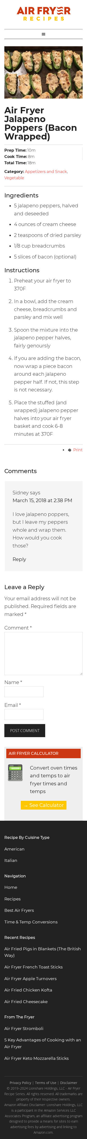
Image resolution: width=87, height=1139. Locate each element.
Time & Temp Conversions (31, 922)
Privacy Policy (20, 1082)
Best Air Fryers (19, 910)
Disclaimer (68, 1082)
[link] (33, 967)
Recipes (12, 899)
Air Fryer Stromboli (24, 1028)
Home (10, 887)
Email (12, 705)
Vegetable (14, 178)
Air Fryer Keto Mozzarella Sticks (36, 1058)
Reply (19, 559)
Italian (10, 860)
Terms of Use (45, 1082)
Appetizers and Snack (46, 171)
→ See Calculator (43, 805)
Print (78, 450)
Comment (18, 628)
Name (13, 682)
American (14, 849)
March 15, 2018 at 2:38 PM (42, 500)
